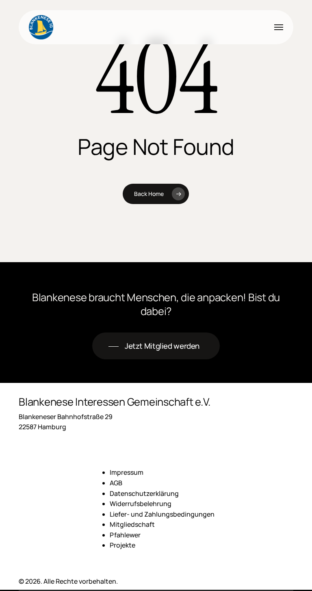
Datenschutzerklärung (144, 493)
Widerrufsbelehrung (140, 503)
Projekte (122, 545)
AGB (116, 482)
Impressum (126, 472)
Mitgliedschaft (132, 524)
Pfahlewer (125, 534)
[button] (278, 27)
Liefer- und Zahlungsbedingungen (162, 514)
